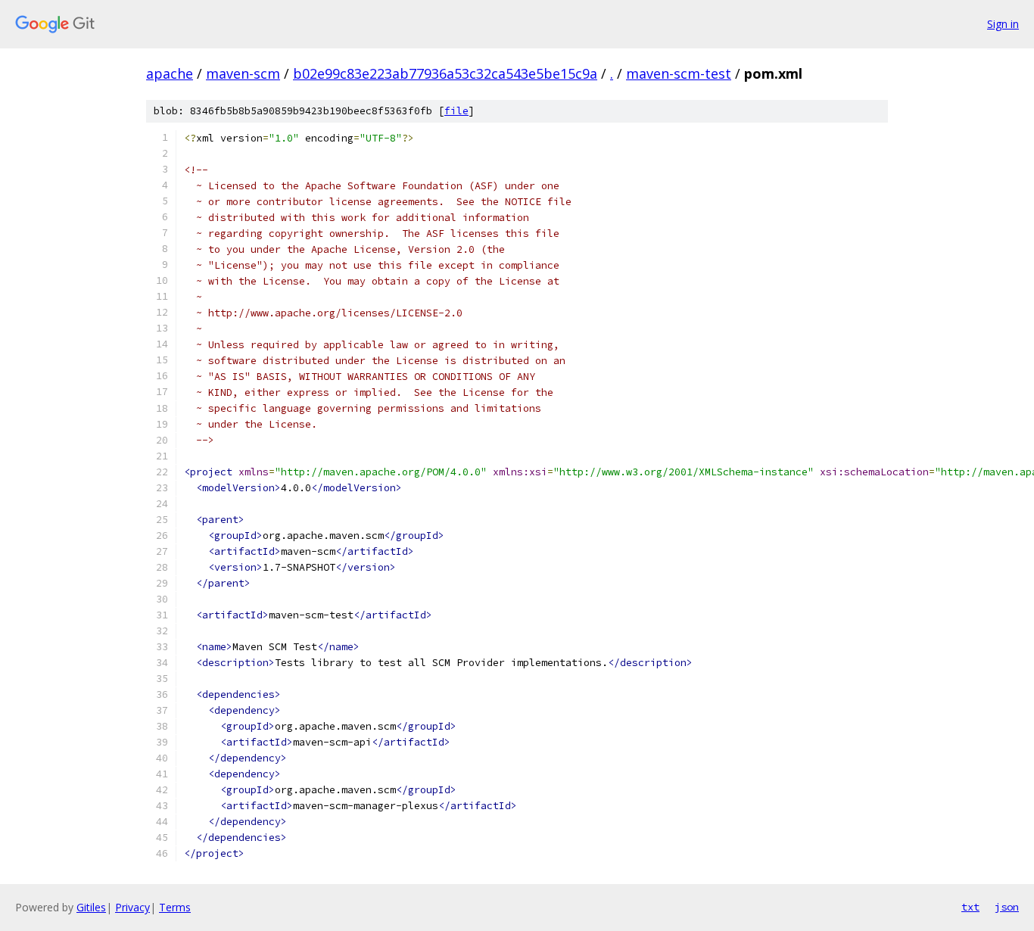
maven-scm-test (678, 73)
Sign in (1003, 24)
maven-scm (243, 73)
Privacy (132, 907)
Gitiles (91, 907)
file (456, 110)
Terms (175, 907)
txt (970, 907)
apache (169, 73)
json (1007, 907)
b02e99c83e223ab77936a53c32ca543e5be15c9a (445, 73)
